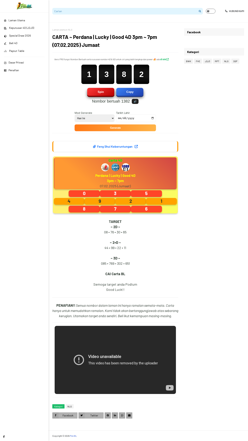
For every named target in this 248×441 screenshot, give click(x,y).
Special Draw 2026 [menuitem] (20, 35)
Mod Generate (83, 112)
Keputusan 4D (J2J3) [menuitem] (21, 27)
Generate (115, 127)
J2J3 (207, 61)
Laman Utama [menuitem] (17, 20)
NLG (70, 29)
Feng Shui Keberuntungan (114, 146)
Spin (101, 91)
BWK (188, 61)
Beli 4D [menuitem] (13, 43)
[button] (210, 11)
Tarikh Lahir (123, 112)
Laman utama (59, 29)
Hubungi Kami (236, 11)
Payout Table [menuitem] (16, 50)
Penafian (14, 70)
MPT (217, 61)
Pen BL (73, 435)
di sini (163, 59)
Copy (129, 91)
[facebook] (4, 436)
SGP (235, 61)
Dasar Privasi (16, 62)
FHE (198, 61)
